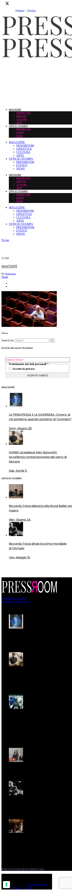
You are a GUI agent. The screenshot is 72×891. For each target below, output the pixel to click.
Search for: (7, 340)
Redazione (10, 273)
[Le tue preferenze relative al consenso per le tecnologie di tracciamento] (6, 884)
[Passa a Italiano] (20, 10)
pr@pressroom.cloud (13, 598)
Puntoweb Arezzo (37, 884)
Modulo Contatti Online (15, 601)
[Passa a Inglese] (31, 10)
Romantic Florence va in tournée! (33, 769)
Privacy (17, 887)
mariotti (9, 265)
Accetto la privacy (23, 368)
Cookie (28, 887)
